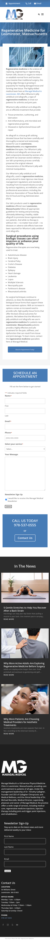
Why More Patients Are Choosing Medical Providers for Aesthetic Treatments (21, 722)
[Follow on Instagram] (8, 925)
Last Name (8, 847)
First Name (9, 836)
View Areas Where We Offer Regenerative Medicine (19, 938)
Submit (8, 506)
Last (6, 415)
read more (9, 619)
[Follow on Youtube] (17, 925)
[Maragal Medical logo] (14, 14)
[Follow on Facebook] (3, 925)
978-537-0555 (25, 525)
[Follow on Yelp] (12, 925)
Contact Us (25, 538)
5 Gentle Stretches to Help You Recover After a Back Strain (25, 609)
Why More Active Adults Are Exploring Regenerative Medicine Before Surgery (24, 665)
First (6, 406)
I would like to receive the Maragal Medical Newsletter (25, 499)
